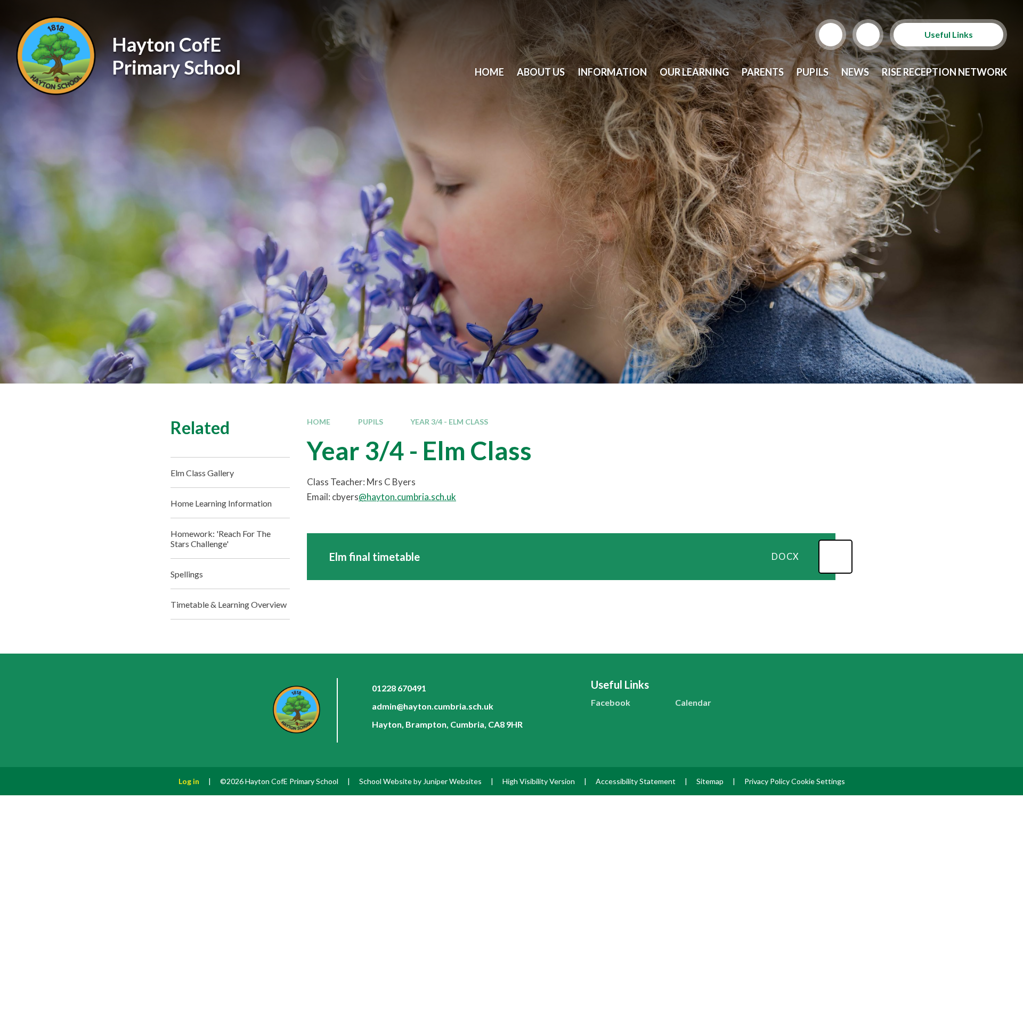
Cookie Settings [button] (818, 781)
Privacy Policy (767, 781)
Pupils (370, 421)
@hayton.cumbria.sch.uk (407, 496)
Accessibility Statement (636, 781)
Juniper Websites (452, 781)
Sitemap (710, 781)
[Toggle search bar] (830, 34)
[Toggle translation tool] (867, 34)
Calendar (693, 702)
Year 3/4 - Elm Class (449, 421)
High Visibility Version (538, 781)
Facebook (610, 702)
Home (318, 421)
